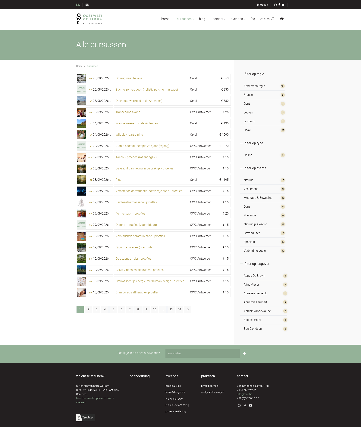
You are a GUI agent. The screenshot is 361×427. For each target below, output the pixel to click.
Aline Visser (251, 284)
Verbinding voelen (255, 250)
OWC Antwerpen (201, 112)
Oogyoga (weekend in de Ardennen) (139, 101)
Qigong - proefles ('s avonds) (134, 247)
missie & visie (173, 385)
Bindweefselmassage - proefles (136, 202)
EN (87, 4)
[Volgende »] (187, 309)
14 (179, 309)
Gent (247, 103)
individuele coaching (177, 405)
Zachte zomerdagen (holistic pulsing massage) (147, 89)
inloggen (262, 4)
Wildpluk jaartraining (129, 134)
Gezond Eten (252, 233)
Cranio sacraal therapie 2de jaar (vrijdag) (142, 146)
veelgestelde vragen (212, 392)
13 (171, 309)
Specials (249, 242)
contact (218, 19)
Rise (118, 179)
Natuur (248, 180)
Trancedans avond (128, 112)
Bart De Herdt (252, 320)
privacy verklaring (175, 411)
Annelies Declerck (255, 293)
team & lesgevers (175, 392)
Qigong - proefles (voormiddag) (136, 225)
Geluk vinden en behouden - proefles (140, 270)
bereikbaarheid (209, 385)
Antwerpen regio (254, 86)
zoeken (265, 19)
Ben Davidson (253, 328)
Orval (193, 78)
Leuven (248, 112)
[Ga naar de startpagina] (89, 19)
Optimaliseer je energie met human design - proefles (150, 281)
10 (154, 309)
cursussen (184, 19)
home (165, 19)
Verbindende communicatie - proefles (140, 236)
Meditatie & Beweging (258, 198)
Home (79, 66)
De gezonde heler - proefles (133, 258)
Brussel (248, 95)
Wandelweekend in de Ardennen (137, 123)
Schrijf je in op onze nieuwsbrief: (139, 353)
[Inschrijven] (244, 353)
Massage (250, 215)
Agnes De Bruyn (254, 275)
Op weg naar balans (129, 78)
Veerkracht (251, 189)
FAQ (252, 19)
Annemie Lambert (255, 302)
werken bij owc (174, 398)
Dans (247, 206)
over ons (237, 19)
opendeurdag (140, 376)
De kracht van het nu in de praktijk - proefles (144, 168)
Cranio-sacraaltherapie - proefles (137, 292)
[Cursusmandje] (281, 18)
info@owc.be (244, 394)
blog (202, 19)
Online (248, 155)
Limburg (249, 121)
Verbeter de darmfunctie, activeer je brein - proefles (149, 191)
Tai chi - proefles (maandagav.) (136, 157)
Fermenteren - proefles (130, 213)
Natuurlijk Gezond (255, 224)
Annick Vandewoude (257, 311)
